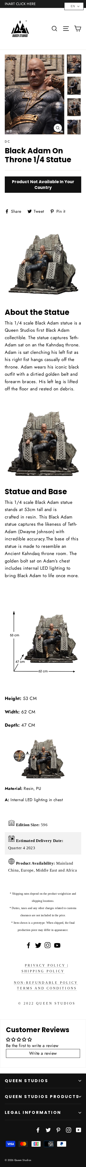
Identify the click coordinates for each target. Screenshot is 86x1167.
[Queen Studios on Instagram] (68, 1129)
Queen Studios (26, 1081)
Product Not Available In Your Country (43, 184)
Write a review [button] (43, 1053)
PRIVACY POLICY (46, 965)
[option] (34, 94)
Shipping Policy (43, 971)
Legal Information (33, 1112)
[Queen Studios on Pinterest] (58, 1129)
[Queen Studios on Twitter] (48, 1129)
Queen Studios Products (42, 1096)
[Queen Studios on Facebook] (38, 1129)
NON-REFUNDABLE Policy (46, 983)
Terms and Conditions (47, 988)
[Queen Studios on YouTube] (78, 1129)
